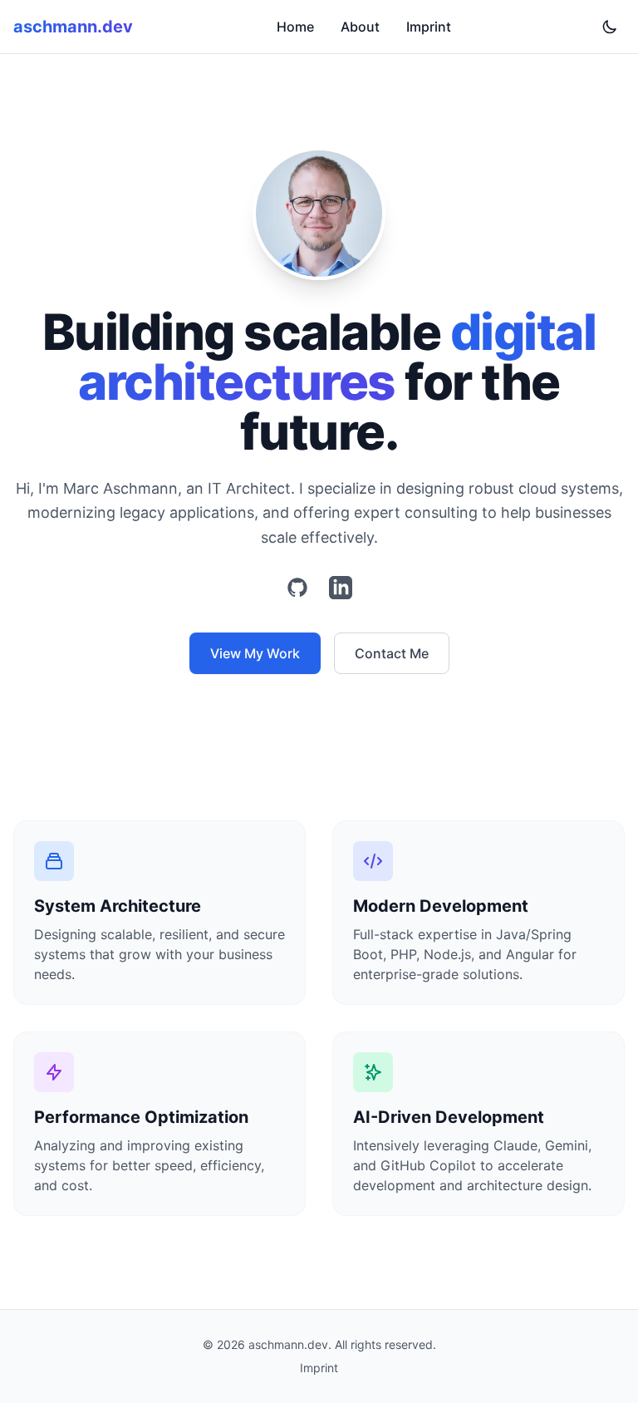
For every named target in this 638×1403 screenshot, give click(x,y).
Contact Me (392, 653)
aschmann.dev (73, 27)
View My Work (255, 653)
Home (295, 26)
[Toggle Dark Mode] (610, 27)
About (360, 26)
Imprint (428, 26)
